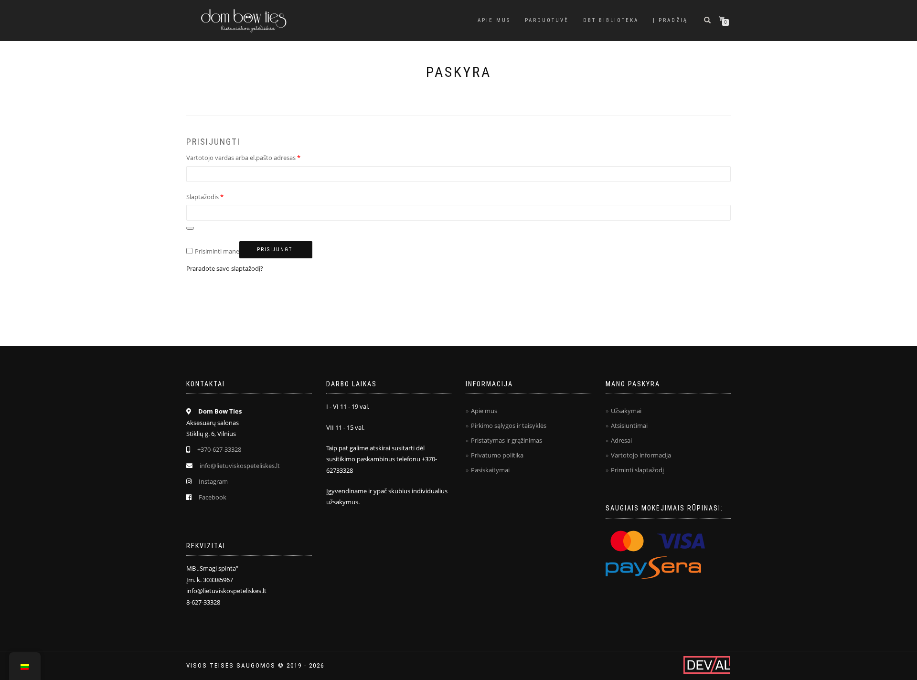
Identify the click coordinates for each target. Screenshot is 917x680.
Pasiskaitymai (490, 470)
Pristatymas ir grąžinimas (506, 440)
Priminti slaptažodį (637, 470)
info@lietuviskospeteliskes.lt (240, 465)
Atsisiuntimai (629, 425)
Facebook (212, 497)
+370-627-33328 (219, 449)
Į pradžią (670, 20)
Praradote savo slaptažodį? (224, 268)
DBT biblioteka (611, 20)
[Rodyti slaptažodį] (190, 228)
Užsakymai (626, 410)
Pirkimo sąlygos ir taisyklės (508, 425)
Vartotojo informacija (641, 455)
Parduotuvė (547, 20)
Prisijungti (276, 249)
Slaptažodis (205, 196)
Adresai (621, 440)
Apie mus (494, 20)
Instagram (213, 481)
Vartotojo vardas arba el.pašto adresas (243, 157)
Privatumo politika (497, 455)
